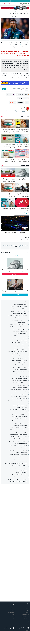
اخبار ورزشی (12, 608)
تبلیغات (27, 610)
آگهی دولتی (27, 622)
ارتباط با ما (27, 608)
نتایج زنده (12, 618)
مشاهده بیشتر (14, 255)
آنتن (13, 620)
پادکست (13, 610)
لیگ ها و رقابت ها (11, 612)
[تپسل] (1, 82)
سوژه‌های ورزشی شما (10, 606)
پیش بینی (12, 622)
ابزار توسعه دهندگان (25, 614)
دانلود (4, 89)
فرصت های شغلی (26, 616)
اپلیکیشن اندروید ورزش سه (6, 3)
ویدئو (13, 614)
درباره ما (27, 612)
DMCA (27, 620)
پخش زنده (12, 623)
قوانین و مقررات (13, 240)
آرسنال (21, 45)
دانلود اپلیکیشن (26, 606)
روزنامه (13, 616)
